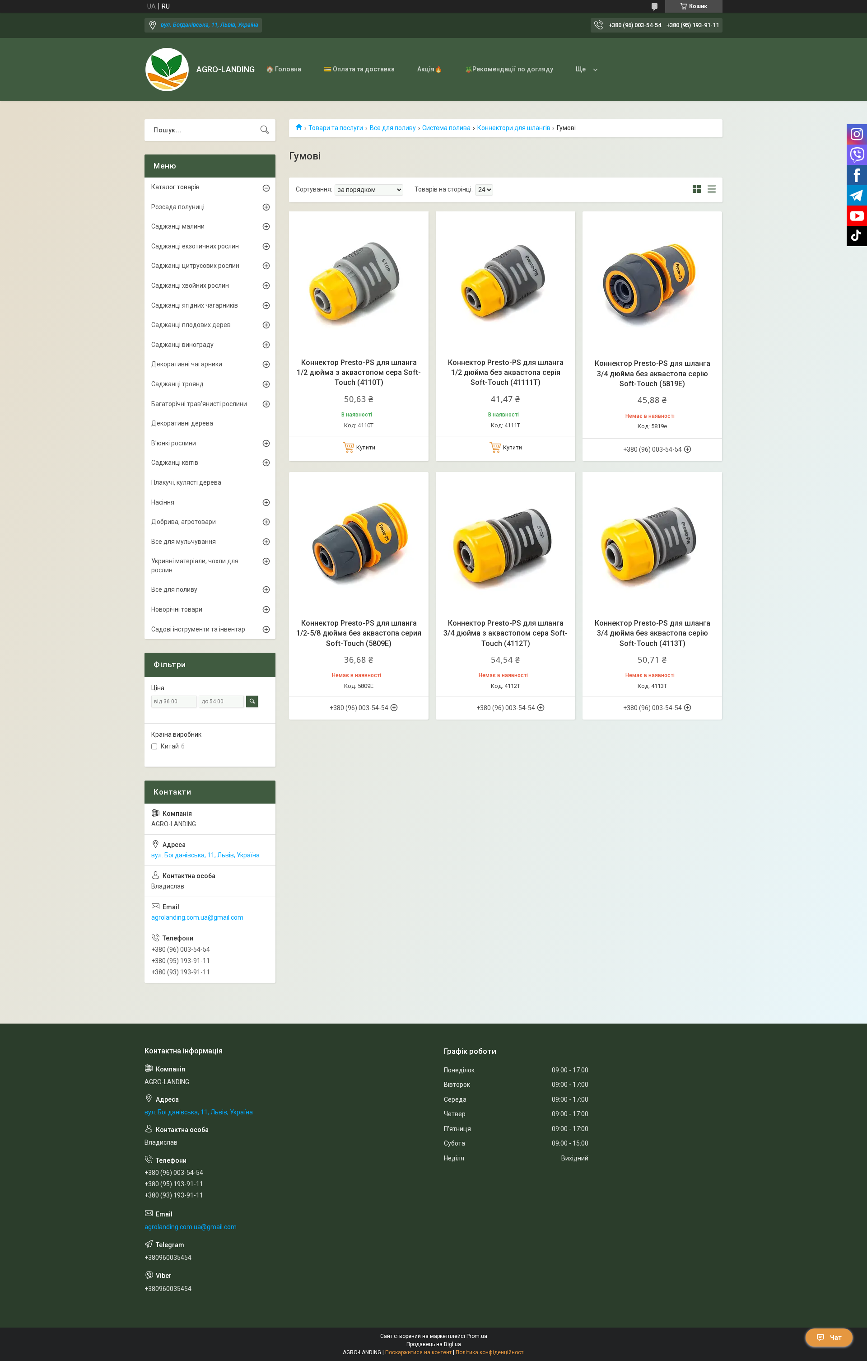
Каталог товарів (175, 187)
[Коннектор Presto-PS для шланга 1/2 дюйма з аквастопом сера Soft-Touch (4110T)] (359, 281)
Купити (365, 447)
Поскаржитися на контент (418, 1352)
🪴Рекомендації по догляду (509, 69)
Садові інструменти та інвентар (198, 629)
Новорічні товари (176, 609)
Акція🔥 (429, 69)
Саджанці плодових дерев (191, 324)
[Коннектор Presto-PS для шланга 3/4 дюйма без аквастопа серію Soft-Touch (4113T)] (652, 542)
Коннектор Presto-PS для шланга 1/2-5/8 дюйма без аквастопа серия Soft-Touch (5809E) (358, 633)
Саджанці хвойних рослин (190, 285)
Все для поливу (393, 127)
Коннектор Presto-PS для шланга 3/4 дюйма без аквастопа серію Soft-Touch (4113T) (652, 633)
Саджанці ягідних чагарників (194, 305)
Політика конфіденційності (490, 1352)
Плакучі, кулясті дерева (186, 482)
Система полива (446, 127)
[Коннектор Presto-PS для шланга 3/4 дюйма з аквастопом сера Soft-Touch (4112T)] (505, 542)
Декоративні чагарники (186, 364)
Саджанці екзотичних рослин (195, 246)
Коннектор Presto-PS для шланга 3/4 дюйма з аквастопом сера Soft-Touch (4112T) (505, 633)
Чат (836, 1337)
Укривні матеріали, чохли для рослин (194, 565)
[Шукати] (264, 130)
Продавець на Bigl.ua (433, 1344)
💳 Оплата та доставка (359, 69)
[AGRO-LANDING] (167, 69)
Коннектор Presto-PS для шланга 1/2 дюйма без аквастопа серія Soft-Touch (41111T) (506, 372)
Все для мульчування (183, 541)
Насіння (162, 502)
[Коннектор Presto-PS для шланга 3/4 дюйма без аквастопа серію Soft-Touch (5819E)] (652, 281)
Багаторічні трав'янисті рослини (199, 403)
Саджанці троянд (177, 384)
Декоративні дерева (182, 423)
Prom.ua (476, 1336)
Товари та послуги (335, 127)
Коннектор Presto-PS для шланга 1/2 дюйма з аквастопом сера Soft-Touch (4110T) (359, 372)
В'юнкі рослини (173, 443)
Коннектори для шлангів (513, 127)
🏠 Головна (283, 69)
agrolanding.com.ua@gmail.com (197, 917)
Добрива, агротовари (183, 521)
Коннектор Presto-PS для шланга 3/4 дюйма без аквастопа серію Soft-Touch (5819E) (652, 373)
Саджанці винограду (182, 344)
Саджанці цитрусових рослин (195, 265)
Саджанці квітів (174, 462)
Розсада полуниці (178, 206)
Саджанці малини (178, 226)
